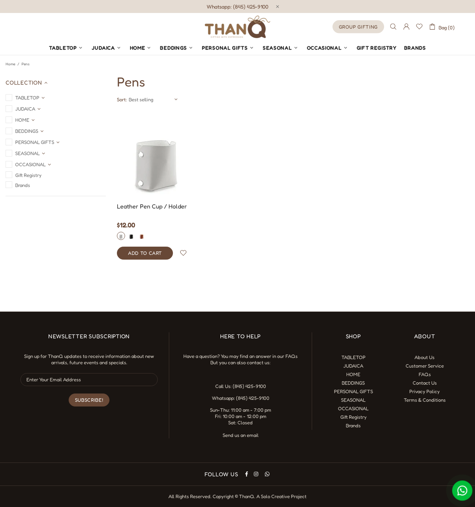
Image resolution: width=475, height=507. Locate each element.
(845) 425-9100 (249, 386)
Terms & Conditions (425, 400)
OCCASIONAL (353, 408)
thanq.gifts (237, 26)
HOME (353, 374)
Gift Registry (353, 417)
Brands (353, 425)
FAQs (291, 356)
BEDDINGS (353, 383)
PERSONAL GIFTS (353, 391)
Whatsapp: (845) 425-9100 (237, 6)
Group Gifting (358, 27)
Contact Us (425, 383)
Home (10, 64)
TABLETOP (353, 357)
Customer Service (425, 366)
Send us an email (241, 435)
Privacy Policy (424, 391)
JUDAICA (353, 366)
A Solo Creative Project (281, 496)
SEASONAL (353, 400)
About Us (425, 357)
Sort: (122, 99)
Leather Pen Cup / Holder (152, 206)
